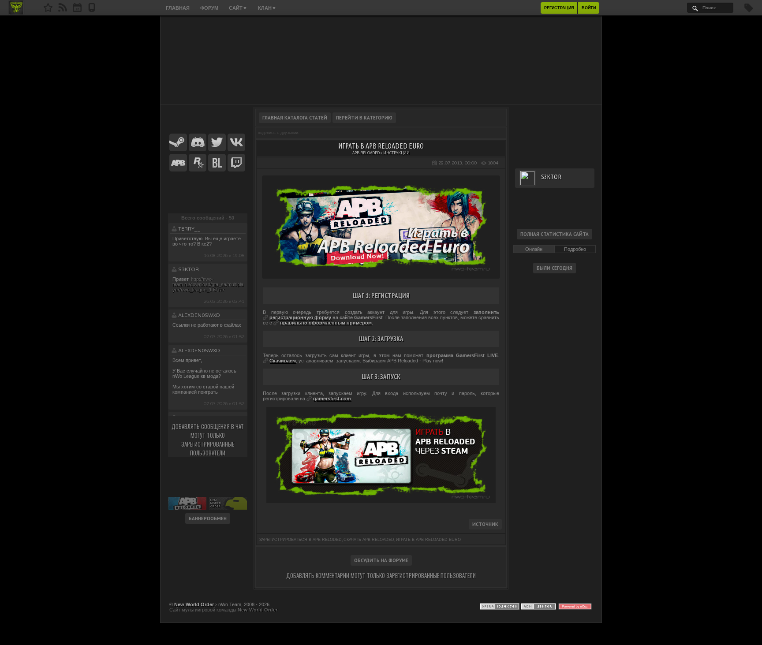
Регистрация (559, 8)
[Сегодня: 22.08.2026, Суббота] (77, 10)
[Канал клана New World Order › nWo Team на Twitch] (236, 163)
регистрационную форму (300, 317)
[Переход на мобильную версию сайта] (91, 10)
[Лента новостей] (62, 10)
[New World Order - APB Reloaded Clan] (48, 10)
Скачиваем (282, 360)
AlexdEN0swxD (199, 315)
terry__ (189, 229)
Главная (178, 8)
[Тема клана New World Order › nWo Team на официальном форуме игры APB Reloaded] (178, 163)
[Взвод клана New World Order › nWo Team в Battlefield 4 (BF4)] (217, 163)
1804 (493, 163)
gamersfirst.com (332, 398)
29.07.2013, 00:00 (457, 163)
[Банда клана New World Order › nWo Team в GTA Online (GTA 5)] (197, 163)
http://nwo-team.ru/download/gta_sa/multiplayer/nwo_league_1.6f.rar (207, 284)
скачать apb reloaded (369, 539)
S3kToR (188, 269)
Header (381, 60)
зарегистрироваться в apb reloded (300, 539)
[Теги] (748, 10)
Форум (209, 8)
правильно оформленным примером (326, 322)
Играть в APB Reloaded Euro (428, 539)
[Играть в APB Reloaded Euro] (381, 270)
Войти (589, 8)
